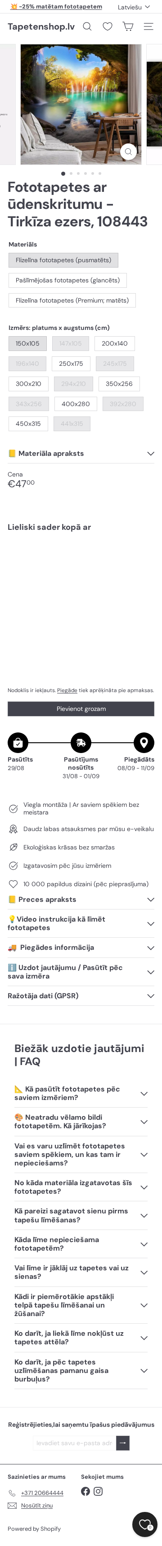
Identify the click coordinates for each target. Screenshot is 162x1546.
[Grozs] (127, 26)
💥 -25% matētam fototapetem (56, 6)
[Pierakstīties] (123, 1443)
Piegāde (67, 690)
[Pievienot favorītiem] (142, 557)
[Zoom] (128, 151)
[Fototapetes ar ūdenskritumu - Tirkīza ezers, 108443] (81, 570)
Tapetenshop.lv (41, 26)
